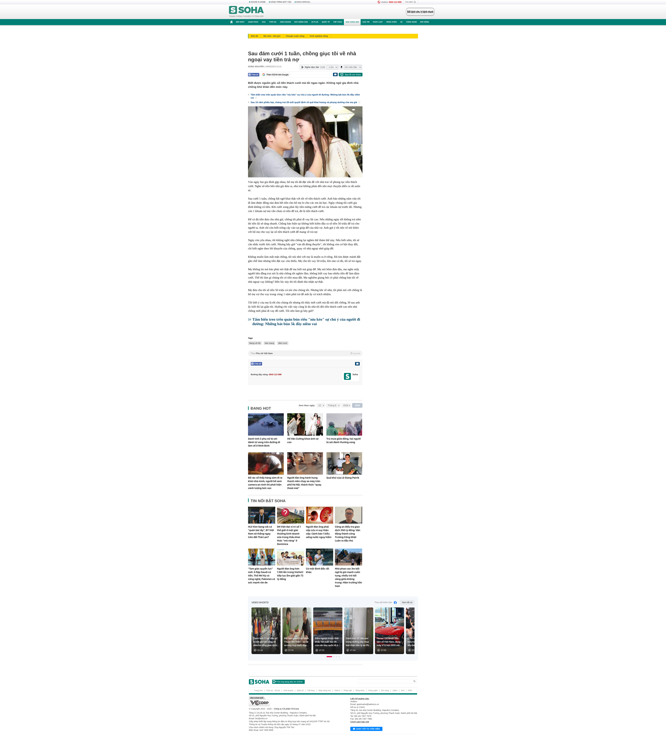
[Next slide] (410, 632)
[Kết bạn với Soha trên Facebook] (347, 376)
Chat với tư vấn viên (368, 729)
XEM (357, 405)
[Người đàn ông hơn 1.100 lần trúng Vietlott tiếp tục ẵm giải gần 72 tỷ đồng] (290, 557)
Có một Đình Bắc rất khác (317, 570)
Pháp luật (378, 22)
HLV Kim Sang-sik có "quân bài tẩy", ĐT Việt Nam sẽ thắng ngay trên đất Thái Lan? (261, 532)
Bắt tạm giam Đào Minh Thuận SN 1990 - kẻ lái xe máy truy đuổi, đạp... (296, 642)
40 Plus (314, 22)
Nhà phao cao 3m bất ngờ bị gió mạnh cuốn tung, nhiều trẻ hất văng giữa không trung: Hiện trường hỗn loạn (348, 577)
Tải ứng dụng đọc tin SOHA (289, 682)
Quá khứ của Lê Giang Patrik (342, 477)
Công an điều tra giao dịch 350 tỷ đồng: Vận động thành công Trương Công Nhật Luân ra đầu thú (347, 533)
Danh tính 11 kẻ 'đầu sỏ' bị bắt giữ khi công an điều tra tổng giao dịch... (266, 642)
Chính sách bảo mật (359, 722)
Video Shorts (259, 602)
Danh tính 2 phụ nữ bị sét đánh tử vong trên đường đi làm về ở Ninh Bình (264, 442)
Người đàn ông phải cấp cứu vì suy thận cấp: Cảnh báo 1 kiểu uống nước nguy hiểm (318, 532)
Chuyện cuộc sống (295, 36)
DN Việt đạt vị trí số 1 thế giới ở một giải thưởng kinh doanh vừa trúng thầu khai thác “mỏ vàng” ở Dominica (289, 535)
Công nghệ (411, 22)
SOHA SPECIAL (303, 2)
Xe (401, 22)
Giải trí (365, 22)
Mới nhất (240, 22)
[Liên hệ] (357, 363)
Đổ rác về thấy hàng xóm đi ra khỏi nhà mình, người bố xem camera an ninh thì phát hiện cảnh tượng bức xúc (265, 483)
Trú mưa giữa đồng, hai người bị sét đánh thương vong (343, 440)
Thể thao (337, 22)
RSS (410, 690)
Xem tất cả (407, 602)
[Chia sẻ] (253, 74)
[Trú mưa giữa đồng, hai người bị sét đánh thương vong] (344, 424)
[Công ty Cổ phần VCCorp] (291, 701)
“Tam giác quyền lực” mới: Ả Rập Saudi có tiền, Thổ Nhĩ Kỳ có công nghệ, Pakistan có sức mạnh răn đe (261, 575)
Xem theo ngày (307, 405)
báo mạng (269, 343)
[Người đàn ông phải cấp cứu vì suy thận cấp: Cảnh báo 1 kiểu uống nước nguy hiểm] (319, 515)
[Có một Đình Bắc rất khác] (319, 557)
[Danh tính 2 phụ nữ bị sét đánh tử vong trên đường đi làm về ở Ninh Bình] (266, 424)
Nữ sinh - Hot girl (271, 36)
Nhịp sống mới (352, 22)
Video (394, 690)
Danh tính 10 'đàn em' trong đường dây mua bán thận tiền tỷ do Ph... (358, 642)
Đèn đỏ (254, 36)
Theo (305, 353)
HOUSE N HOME (258, 2)
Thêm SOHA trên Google (277, 74)
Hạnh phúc (253, 22)
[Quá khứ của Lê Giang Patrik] (344, 463)
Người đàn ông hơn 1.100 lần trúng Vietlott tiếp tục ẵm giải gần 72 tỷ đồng (290, 574)
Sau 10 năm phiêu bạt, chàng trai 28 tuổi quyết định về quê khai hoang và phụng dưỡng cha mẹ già (304, 102)
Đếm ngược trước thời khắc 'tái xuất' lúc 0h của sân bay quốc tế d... (327, 642)
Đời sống (424, 22)
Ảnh (402, 690)
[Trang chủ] (246, 12)
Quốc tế (326, 22)
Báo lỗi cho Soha (353, 74)
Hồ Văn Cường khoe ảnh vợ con (302, 440)
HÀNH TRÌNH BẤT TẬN (281, 2)
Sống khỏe (391, 22)
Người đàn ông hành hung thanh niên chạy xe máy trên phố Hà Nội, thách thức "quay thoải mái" (304, 483)
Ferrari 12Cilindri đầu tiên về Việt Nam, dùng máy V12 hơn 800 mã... (389, 642)
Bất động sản (301, 22)
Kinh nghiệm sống (319, 36)
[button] (329, 656)
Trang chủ (258, 690)
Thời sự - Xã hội (273, 690)
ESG (264, 22)
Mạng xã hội (255, 343)
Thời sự (272, 22)
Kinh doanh (285, 22)
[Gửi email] (335, 74)
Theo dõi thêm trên (383, 602)
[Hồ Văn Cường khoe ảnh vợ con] (305, 424)
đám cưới (282, 343)
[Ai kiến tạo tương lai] (419, 11)
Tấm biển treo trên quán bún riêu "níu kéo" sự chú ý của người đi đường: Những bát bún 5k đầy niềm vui (305, 96)
